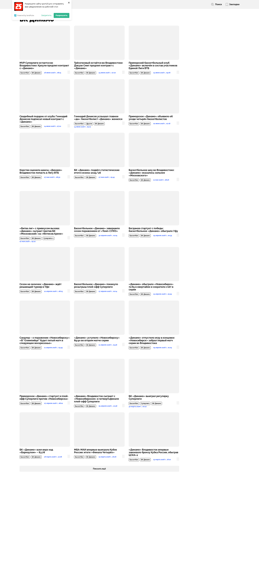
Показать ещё (99, 469)
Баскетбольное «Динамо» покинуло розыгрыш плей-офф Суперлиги (96, 285)
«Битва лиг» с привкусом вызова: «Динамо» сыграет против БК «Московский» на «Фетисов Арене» (41, 231)
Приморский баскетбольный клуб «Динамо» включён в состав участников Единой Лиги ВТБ (153, 66)
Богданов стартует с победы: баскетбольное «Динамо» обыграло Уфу (153, 229)
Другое (89, 124)
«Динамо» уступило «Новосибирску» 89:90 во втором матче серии (97, 339)
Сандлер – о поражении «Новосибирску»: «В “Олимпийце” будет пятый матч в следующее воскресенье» (45, 340)
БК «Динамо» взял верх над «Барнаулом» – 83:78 (36, 451)
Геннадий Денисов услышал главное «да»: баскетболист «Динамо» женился (98, 117)
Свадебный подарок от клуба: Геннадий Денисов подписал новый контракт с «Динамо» (43, 119)
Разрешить (61, 15)
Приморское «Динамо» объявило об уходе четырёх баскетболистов (151, 117)
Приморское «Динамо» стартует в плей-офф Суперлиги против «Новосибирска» (44, 397)
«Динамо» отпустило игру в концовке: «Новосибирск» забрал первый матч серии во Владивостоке (152, 340)
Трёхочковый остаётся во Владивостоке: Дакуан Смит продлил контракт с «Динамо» (98, 66)
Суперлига (145, 403)
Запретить (46, 15)
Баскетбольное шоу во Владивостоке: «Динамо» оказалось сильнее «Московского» (151, 173)
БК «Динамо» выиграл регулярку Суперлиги (149, 397)
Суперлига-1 (48, 238)
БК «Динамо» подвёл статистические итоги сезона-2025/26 (97, 171)
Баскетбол (25, 73)
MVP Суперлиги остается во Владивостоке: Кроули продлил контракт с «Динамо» (44, 66)
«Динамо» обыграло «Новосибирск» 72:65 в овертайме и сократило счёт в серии (151, 287)
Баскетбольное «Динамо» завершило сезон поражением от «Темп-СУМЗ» (97, 229)
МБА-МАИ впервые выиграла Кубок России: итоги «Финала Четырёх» (95, 451)
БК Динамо (36, 73)
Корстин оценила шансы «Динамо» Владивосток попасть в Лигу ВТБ (41, 171)
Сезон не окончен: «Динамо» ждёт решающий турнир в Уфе (41, 285)
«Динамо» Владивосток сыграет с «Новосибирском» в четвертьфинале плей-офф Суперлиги (96, 399)
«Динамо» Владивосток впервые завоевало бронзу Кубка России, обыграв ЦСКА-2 (153, 452)
